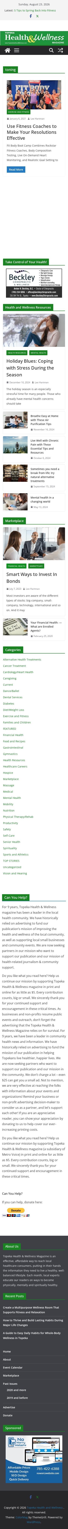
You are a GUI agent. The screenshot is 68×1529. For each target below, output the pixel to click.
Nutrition (9, 810)
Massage (8, 785)
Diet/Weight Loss (13, 710)
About (7, 1359)
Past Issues (10, 1383)
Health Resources (17, 352)
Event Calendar (12, 1367)
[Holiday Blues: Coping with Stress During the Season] (34, 330)
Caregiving (9, 678)
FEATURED (9, 728)
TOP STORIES (11, 861)
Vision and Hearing (15, 873)
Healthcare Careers (15, 766)
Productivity (10, 823)
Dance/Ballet (11, 691)
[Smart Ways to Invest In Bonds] (34, 543)
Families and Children (17, 722)
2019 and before (17, 1398)
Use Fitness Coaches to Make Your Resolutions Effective (32, 132)
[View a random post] (60, 50)
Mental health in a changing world (42, 499)
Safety (7, 829)
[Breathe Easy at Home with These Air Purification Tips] (15, 423)
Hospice (8, 773)
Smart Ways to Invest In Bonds (31, 577)
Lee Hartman (37, 118)
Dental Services (12, 697)
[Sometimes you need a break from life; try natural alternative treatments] (15, 478)
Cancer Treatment (14, 666)
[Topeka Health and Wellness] (7, 50)
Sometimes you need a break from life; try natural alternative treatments (45, 475)
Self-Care (9, 835)
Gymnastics (10, 754)
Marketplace (36, 566)
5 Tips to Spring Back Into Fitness (35, 10)
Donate (7, 1415)
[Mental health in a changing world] (15, 502)
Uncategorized (12, 867)
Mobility (8, 804)
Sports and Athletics (16, 854)
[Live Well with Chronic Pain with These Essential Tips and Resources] (15, 449)
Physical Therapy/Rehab (18, 817)
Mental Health (38, 352)
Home (7, 1351)
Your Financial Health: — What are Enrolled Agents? (46, 626)
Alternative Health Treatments (22, 659)
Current (8, 684)
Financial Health (16, 566)
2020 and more (16, 1390)
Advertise (9, 1407)
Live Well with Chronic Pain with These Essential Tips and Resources (45, 446)
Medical (8, 791)
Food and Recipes (14, 741)
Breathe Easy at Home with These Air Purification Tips (44, 420)
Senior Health (11, 842)
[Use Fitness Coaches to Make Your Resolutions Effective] (34, 94)
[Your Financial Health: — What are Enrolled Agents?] (15, 629)
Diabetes (8, 703)
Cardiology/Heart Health (18, 672)
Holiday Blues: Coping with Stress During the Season (30, 368)
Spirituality (10, 848)
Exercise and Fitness (18, 112)
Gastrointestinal (13, 747)
